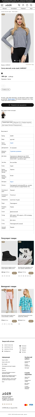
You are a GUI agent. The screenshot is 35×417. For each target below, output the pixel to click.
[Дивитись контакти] (19, 5)
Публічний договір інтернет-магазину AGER (9, 373)
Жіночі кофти (15, 11)
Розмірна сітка (5, 89)
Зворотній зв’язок (27, 378)
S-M (3, 86)
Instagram (24, 348)
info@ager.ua (7, 351)
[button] (14, 60)
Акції (31, 8)
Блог (3, 381)
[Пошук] (31, 5)
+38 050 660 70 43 (8, 347)
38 (6, 275)
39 (9, 275)
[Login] (23, 5)
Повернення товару (28, 381)
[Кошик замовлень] (27, 5)
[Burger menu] (2, 5)
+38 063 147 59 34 (8, 349)
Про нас (4, 370)
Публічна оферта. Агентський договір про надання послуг (9, 379)
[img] (17, 38)
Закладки (27, 367)
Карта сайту (5, 360)
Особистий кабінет (27, 362)
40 (27, 275)
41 (30, 275)
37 (4, 275)
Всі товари (4, 364)
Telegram (24, 350)
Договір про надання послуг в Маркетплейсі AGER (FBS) (9, 376)
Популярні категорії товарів (8, 366)
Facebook (24, 345)
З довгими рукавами (15, 151)
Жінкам (5, 8)
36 (2, 275)
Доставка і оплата (27, 384)
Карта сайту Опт (6, 362)
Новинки (23, 8)
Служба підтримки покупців (27, 387)
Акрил (11, 181)
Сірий (11, 143)
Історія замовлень (27, 365)
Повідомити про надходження (18, 105)
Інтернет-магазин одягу (6, 11)
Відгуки (3, 368)
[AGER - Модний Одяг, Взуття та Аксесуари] (8, 5)
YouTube (24, 352)
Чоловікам (14, 8)
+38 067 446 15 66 (8, 345)
